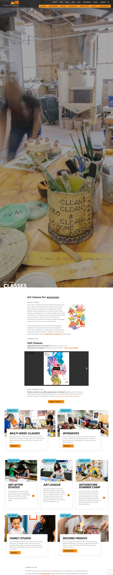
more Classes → (56, 401)
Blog (67, 2)
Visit (61, 2)
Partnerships (104, 6)
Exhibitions (84, 6)
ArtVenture (53, 6)
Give (78, 2)
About (55, 2)
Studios (63, 6)
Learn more (104, 498)
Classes (43, 6)
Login (95, 2)
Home (5, 282)
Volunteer (87, 2)
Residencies (73, 6)
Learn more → (70, 551)
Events (94, 6)
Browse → (15, 446)
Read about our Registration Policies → (68, 396)
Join (73, 2)
